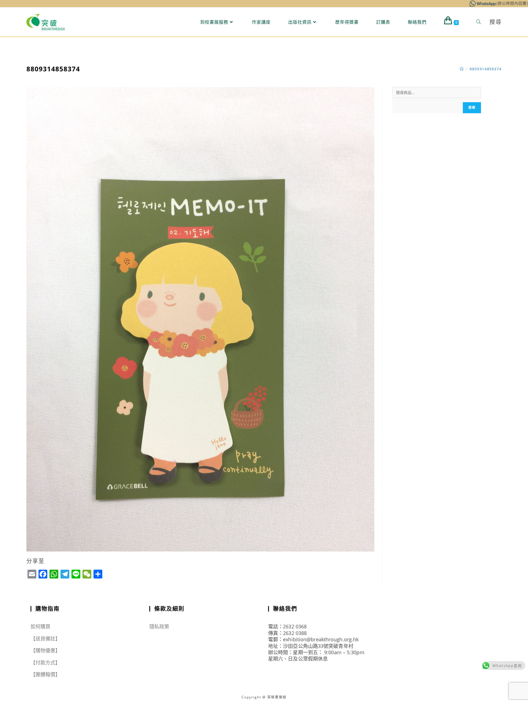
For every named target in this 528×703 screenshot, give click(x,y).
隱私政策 (159, 626)
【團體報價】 (46, 674)
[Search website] (479, 22)
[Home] (462, 68)
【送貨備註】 (46, 638)
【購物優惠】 (46, 650)
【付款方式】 (46, 662)
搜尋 (471, 107)
